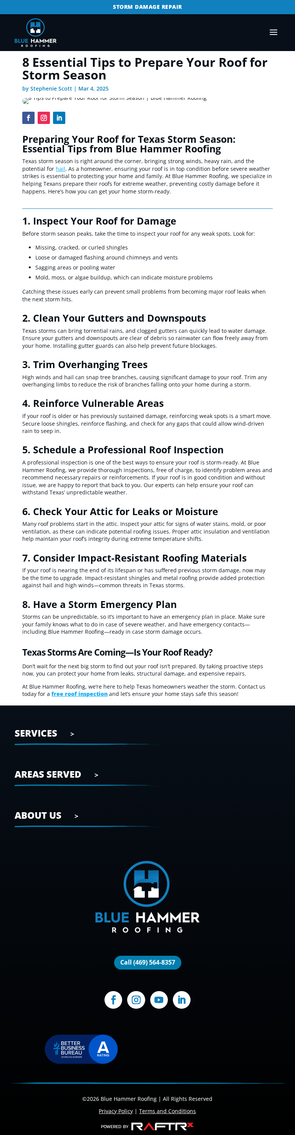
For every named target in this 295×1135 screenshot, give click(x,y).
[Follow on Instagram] (44, 118)
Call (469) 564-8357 (147, 962)
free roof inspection (79, 693)
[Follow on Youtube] (159, 1000)
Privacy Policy (116, 1111)
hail (60, 168)
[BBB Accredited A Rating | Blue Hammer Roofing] (81, 1050)
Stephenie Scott (51, 88)
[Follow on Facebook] (28, 118)
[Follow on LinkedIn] (59, 118)
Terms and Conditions (167, 1111)
